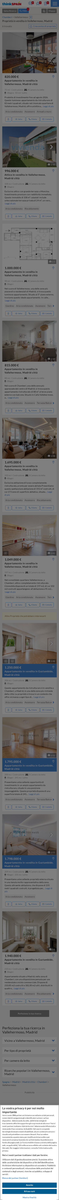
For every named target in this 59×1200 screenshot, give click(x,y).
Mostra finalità (29, 1197)
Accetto (29, 1185)
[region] (29, 1152)
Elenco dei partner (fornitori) (15, 1178)
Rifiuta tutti (29, 1191)
